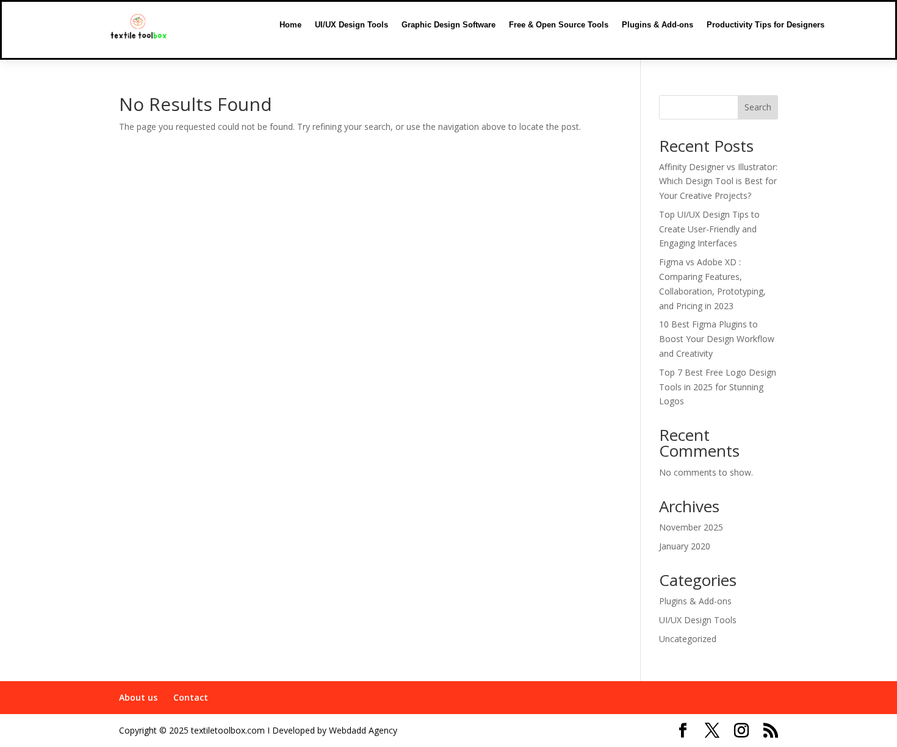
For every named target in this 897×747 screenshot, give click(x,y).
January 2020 (684, 546)
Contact (190, 697)
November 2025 (691, 527)
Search (757, 107)
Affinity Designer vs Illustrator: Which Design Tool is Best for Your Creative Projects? (718, 181)
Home (290, 24)
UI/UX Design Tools (351, 24)
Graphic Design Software (448, 24)
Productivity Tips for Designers (765, 24)
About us (138, 697)
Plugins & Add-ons (657, 24)
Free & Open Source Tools (558, 24)
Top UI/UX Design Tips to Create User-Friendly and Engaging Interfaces (709, 229)
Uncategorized (687, 639)
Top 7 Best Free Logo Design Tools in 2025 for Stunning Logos (717, 386)
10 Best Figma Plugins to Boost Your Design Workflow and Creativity (716, 338)
